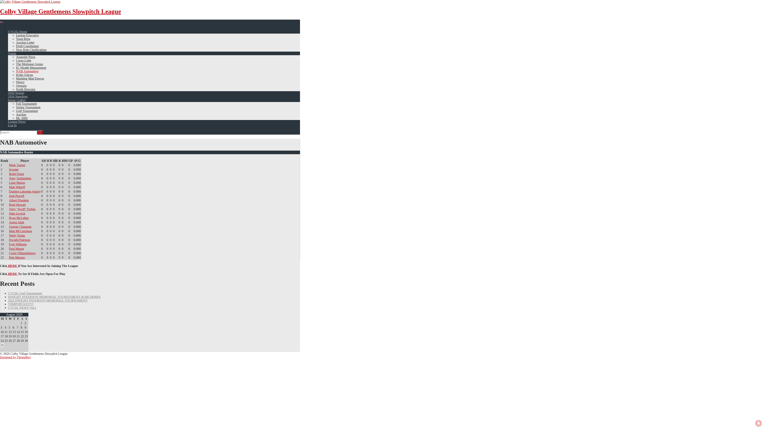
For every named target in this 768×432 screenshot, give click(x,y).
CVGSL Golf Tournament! (25, 293)
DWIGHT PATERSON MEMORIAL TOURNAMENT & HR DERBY (54, 297)
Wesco (20, 82)
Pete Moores (17, 257)
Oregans (21, 85)
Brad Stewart (17, 204)
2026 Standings (18, 96)
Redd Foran (16, 174)
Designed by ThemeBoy (15, 357)
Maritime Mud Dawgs (30, 78)
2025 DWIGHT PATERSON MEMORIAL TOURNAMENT (48, 300)
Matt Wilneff (17, 187)
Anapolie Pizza (25, 57)
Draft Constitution (27, 46)
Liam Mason (17, 182)
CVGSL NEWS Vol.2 (22, 307)
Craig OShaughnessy (22, 253)
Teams (12, 53)
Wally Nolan (17, 235)
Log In (12, 125)
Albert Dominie (19, 200)
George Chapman (20, 226)
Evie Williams (18, 244)
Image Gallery (17, 100)
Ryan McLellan (19, 218)
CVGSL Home (17, 31)
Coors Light (23, 60)
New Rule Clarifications (31, 49)
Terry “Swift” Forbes (22, 209)
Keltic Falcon (24, 75)
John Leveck (17, 213)
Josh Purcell (16, 196)
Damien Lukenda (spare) (24, 191)
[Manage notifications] (758, 423)
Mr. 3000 (22, 118)
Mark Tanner (17, 165)
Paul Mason (16, 248)
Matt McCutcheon (20, 231)
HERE (12, 266)
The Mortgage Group (29, 64)
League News (17, 121)
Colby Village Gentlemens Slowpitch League (60, 11)
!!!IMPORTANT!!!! (21, 304)
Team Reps (23, 39)
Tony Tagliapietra (20, 178)
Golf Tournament (27, 111)
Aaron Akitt (16, 222)
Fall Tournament (26, 103)
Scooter (14, 169)
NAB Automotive (27, 71)
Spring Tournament (28, 107)
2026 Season (16, 93)
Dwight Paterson (19, 240)
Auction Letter (25, 42)
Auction (21, 114)
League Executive (27, 35)
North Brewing (25, 89)
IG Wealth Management (31, 67)
